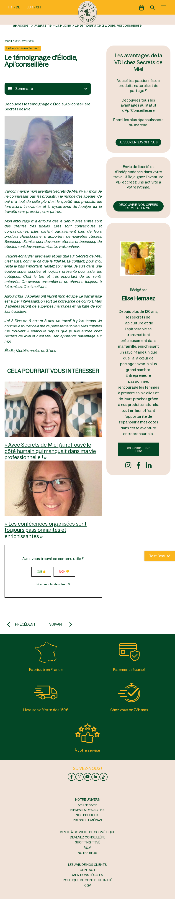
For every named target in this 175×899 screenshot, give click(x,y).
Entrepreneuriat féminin (22, 48)
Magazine (43, 25)
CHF (39, 7)
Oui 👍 (41, 571)
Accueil (23, 25)
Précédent (25, 624)
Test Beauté (159, 556)
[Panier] (141, 7)
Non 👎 (64, 571)
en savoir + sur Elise (138, 449)
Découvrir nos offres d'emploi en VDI (138, 206)
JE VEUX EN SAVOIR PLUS (138, 142)
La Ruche (63, 25)
